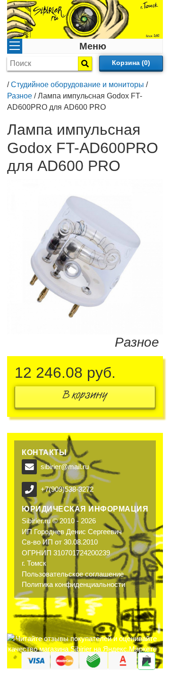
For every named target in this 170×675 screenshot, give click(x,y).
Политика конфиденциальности (73, 584)
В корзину (85, 397)
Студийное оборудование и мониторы (77, 85)
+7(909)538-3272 (67, 489)
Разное (19, 96)
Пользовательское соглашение (73, 574)
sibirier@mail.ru (65, 467)
